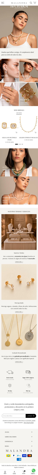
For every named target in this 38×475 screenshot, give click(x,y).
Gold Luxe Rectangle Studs (9, 139)
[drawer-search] (31, 3)
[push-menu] (2, 3)
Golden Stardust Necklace (28, 137)
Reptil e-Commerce (19, 467)
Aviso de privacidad (28, 422)
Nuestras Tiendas (19, 253)
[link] (9, 70)
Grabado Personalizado (19, 353)
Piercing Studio (19, 303)
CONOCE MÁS (18, 261)
